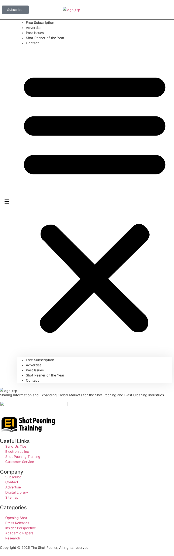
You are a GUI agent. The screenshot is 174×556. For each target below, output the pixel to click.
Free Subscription (40, 360)
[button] (94, 201)
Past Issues (35, 370)
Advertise (33, 365)
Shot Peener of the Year (45, 38)
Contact (32, 43)
